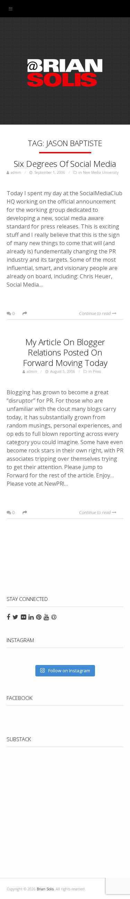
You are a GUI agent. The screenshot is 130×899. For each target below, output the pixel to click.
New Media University (101, 172)
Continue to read (95, 313)
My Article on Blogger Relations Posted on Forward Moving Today (65, 352)
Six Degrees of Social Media (65, 163)
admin (16, 172)
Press (97, 371)
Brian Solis (65, 73)
